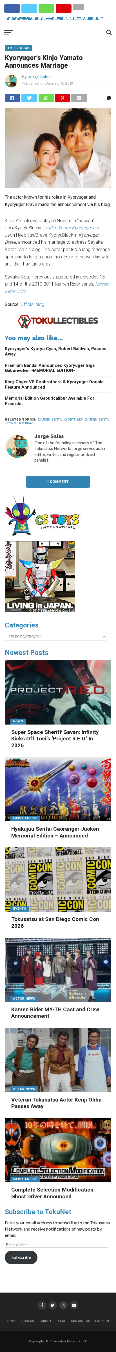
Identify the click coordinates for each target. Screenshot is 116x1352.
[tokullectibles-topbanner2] (58, 328)
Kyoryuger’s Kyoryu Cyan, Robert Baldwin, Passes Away (55, 351)
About (46, 1321)
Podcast (28, 1321)
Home (11, 1321)
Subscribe (21, 1257)
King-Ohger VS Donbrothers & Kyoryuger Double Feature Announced (54, 384)
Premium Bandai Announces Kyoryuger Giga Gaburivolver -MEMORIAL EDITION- (50, 368)
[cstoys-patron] (45, 538)
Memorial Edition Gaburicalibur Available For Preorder (49, 401)
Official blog (32, 304)
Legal (61, 1321)
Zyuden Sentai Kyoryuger (60, 419)
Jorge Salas (39, 76)
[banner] (40, 610)
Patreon (102, 1321)
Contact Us (80, 1321)
